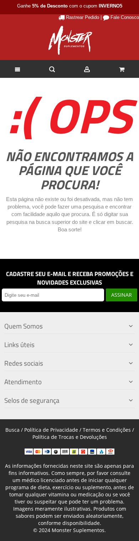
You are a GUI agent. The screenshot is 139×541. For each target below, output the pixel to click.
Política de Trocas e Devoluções (69, 437)
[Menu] (17, 69)
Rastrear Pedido (82, 17)
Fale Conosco (124, 17)
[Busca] (52, 69)
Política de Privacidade (51, 429)
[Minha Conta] (87, 69)
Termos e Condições (107, 429)
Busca (12, 429)
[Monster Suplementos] (69, 40)
